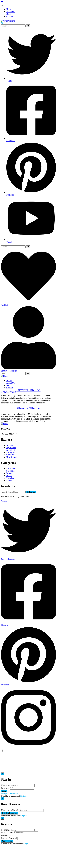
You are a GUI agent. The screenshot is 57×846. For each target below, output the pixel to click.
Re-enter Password (9, 838)
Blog (8, 14)
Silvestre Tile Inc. (29, 390)
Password (5, 788)
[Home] (4, 376)
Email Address (7, 833)
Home (9, 9)
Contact (9, 16)
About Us (10, 11)
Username (5, 785)
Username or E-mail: (9, 810)
